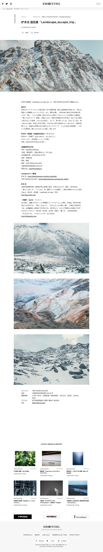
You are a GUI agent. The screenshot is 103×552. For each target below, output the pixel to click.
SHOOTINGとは (27, 535)
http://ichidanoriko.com (28, 216)
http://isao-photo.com (28, 195)
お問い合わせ (46, 535)
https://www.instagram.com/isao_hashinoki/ (42, 176)
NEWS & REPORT (9, 8)
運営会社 (37, 535)
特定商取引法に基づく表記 (59, 535)
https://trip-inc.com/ (38, 403)
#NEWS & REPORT (14, 18)
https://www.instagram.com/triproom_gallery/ (54, 179)
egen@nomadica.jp (35, 168)
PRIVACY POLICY (75, 535)
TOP (4, 8)
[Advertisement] (51, 420)
